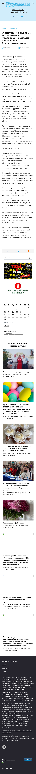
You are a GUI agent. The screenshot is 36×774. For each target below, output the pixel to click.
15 (24, 312)
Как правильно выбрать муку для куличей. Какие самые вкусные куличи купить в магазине (17, 449)
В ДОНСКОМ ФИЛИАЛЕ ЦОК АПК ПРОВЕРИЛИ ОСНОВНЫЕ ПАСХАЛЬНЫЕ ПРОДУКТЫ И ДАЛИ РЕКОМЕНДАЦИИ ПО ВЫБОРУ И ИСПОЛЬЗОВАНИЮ (17, 409)
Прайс (4, 671)
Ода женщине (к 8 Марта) (13, 523)
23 (29, 314)
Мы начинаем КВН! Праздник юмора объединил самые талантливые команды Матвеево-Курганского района (17, 487)
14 (21, 312)
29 (25, 317)
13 (17, 312)
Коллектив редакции (9, 661)
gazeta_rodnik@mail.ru (18, 12)
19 (13, 314)
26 (13, 317)
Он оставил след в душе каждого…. (18, 372)
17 (5, 314)
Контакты (5, 668)
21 (21, 314)
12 (13, 312)
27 (17, 317)
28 (21, 317)
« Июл (6, 326)
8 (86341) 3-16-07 (18, 10)
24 (5, 317)
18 (9, 314)
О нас (4, 665)
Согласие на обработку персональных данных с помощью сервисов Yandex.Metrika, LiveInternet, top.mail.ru (18, 738)
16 (28, 312)
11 (8, 312)
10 (5, 312)
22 (25, 314)
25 (9, 317)
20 (17, 314)
